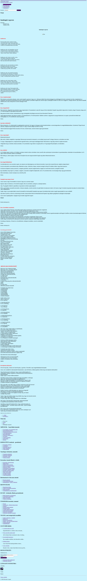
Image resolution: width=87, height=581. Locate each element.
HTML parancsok (6, 522)
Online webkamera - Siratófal (9, 517)
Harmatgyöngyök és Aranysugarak (10, 431)
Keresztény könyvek (7, 447)
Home (4, 422)
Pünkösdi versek (6, 508)
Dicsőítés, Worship (7, 473)
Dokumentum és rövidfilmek (9, 468)
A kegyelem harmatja (7, 433)
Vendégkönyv (6, 7)
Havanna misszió (6, 480)
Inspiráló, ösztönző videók (8, 470)
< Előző (4, 415)
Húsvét (4, 503)
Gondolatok (5, 445)
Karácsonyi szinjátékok (7, 511)
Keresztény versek (6, 456)
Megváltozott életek (7, 487)
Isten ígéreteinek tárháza (8, 430)
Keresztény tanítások (7, 444)
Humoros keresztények (7, 520)
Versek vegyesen (6, 457)
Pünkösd (5, 506)
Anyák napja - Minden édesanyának (10, 505)
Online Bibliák (6, 449)
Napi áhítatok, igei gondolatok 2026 (10, 429)
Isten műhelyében (6, 434)
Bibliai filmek (6, 463)
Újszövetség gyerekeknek (8, 496)
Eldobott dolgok (6, 541)
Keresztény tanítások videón (8, 469)
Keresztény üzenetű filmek (8, 462)
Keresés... (2, 10)
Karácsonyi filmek (6, 467)
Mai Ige (4, 439)
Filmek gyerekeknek (7, 498)
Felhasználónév (4, 555)
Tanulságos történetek (7, 454)
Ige (3, 423)
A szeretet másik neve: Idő (8, 528)
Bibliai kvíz (5, 519)
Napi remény (5, 438)
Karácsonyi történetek (7, 455)
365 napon (5, 436)
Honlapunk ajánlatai (7, 4)
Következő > (5, 416)
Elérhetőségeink (6, 523)
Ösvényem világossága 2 (8, 435)
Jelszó (2, 556)
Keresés (18, 10)
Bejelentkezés (3, 557)
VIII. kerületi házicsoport (8, 481)
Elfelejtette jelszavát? (7, 561)
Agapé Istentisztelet (7, 475)
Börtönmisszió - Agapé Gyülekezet (10, 482)
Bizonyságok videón (7, 471)
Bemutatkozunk (6, 5)
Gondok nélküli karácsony (8, 509)
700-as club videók (7, 472)
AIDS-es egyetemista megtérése (9, 488)
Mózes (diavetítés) (6, 497)
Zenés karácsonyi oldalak (8, 510)
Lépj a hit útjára (6, 545)
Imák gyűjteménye (7, 448)
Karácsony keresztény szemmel (9, 513)
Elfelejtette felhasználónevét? (9, 559)
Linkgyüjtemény (6, 6)
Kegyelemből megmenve (8, 537)
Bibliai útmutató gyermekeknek (9, 495)
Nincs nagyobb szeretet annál (9, 532)
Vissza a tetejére (4, 577)
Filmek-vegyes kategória (8, 464)
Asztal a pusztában (7, 437)
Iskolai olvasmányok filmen (8, 466)
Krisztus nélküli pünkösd (8, 507)
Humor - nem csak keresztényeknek (10, 521)
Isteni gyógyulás (6, 489)
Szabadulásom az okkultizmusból (9, 490)
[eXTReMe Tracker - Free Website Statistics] (2, 569)
